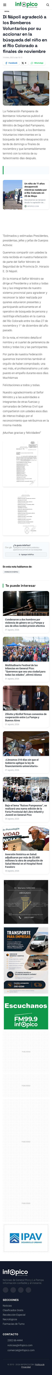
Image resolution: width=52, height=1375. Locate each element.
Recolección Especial (14, 1314)
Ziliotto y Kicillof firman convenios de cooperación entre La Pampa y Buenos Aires (26, 717)
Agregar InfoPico (27, 555)
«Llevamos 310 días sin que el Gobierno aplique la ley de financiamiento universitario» (22, 763)
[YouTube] (28, 1290)
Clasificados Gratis (13, 1310)
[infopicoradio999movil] (26, 1012)
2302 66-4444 (15, 1340)
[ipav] (26, 1238)
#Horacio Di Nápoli (11, 572)
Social (6, 11)
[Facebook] (5, 1290)
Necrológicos (10, 1319)
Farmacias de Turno (14, 1324)
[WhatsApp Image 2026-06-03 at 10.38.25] (26, 960)
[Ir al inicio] (26, 5)
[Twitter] (21, 1290)
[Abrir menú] (5, 5)
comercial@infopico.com (21, 1350)
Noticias (7, 1305)
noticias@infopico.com (19, 1345)
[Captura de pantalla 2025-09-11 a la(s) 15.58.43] (26, 901)
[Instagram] (13, 1290)
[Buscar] (47, 4)
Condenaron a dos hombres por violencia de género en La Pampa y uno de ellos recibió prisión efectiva (25, 622)
